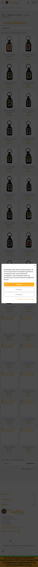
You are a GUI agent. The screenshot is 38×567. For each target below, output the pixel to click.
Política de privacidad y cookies (26, 299)
